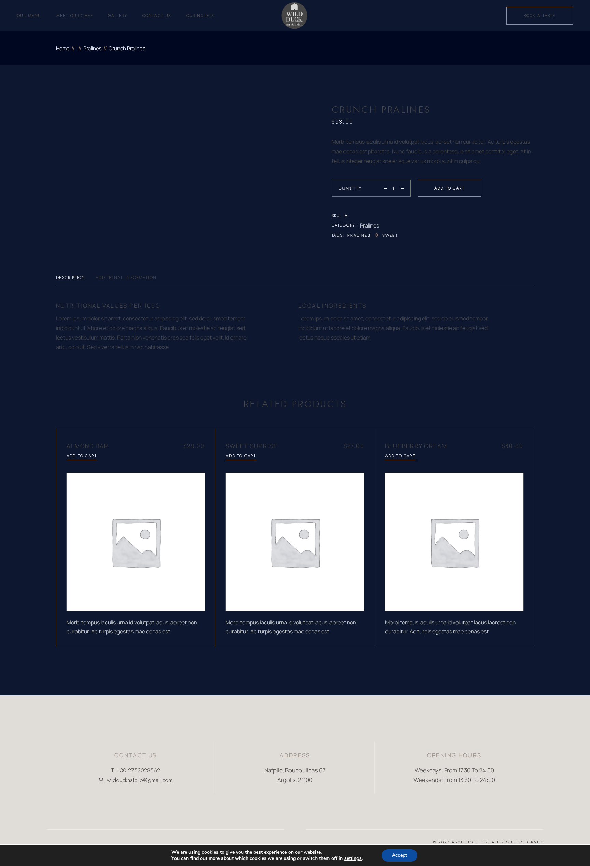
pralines (359, 235)
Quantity (350, 188)
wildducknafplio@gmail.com (140, 780)
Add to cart (449, 188)
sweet (390, 235)
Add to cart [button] (82, 456)
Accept (399, 855)
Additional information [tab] (126, 278)
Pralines (369, 225)
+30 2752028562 (138, 770)
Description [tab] (70, 278)
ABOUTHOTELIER (470, 842)
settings (353, 858)
